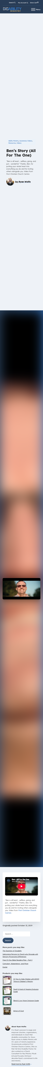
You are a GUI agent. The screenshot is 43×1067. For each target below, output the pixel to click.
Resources (12, 143)
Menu (38, 9)
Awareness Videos (25, 141)
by (23, 181)
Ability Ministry (13, 141)
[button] (34, 3)
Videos (19, 143)
